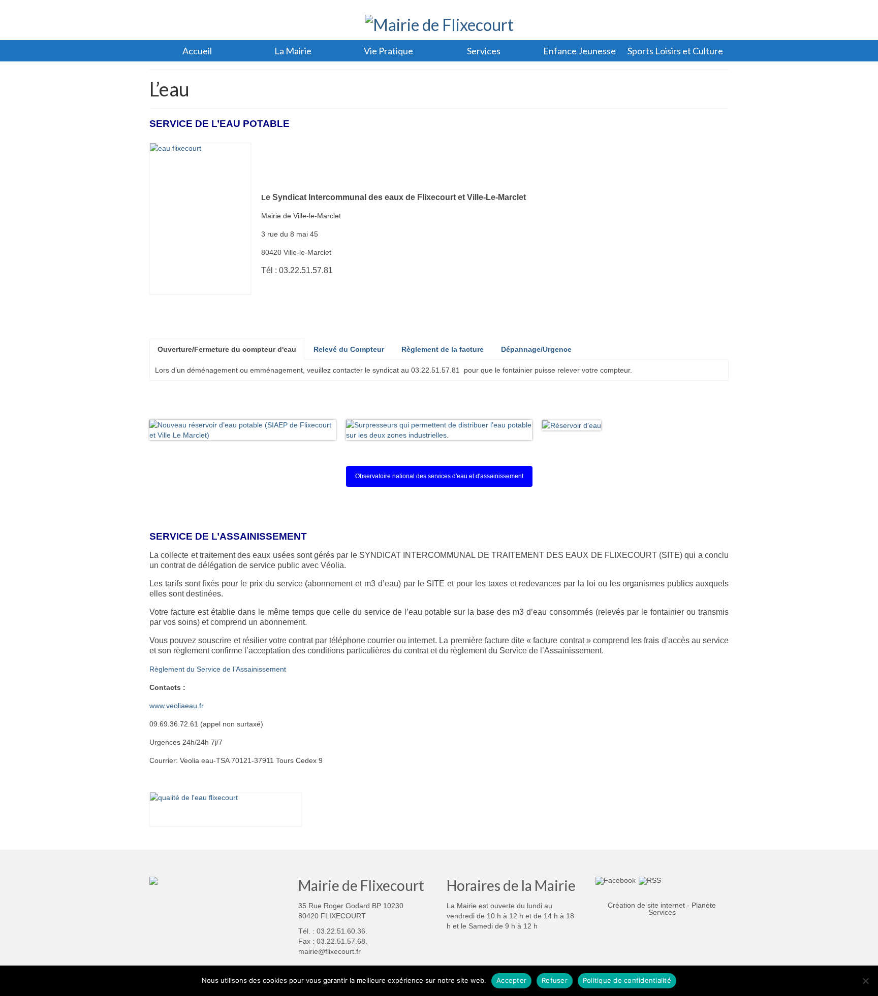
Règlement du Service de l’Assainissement (217, 669)
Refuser (555, 980)
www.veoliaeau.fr (176, 706)
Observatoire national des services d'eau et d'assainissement (439, 476)
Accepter (511, 980)
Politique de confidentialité (627, 980)
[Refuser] (865, 981)
